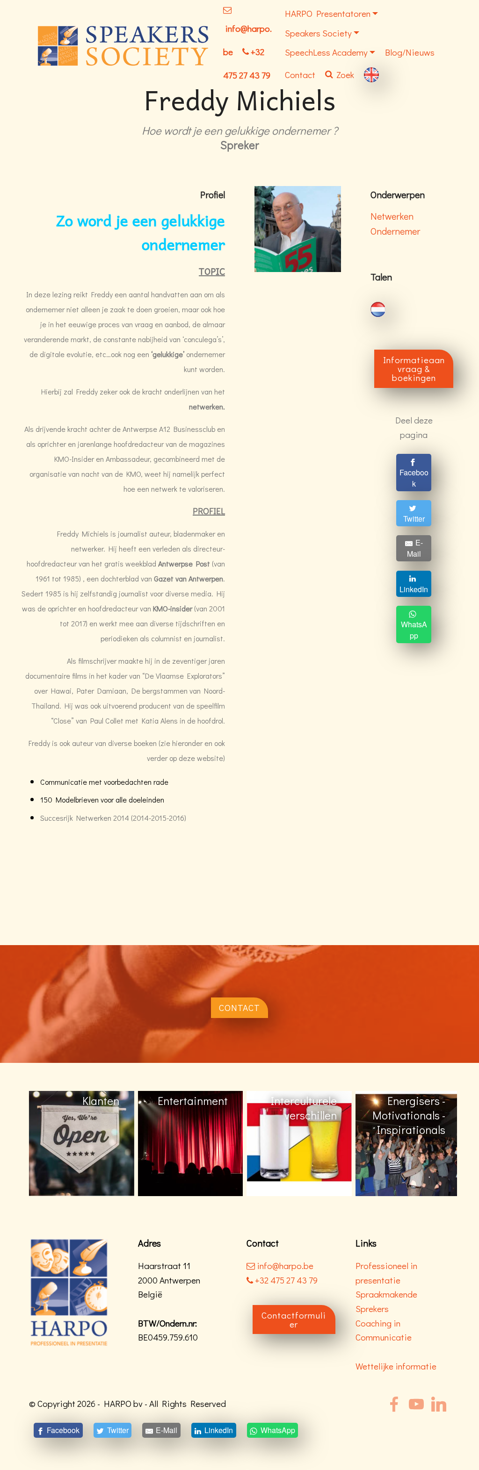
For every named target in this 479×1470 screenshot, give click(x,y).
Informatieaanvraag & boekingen (414, 368)
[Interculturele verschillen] (190, 1143)
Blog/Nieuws (410, 52)
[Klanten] (408, 1143)
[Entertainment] (81, 1143)
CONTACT (239, 1007)
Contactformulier (293, 1319)
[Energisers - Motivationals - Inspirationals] (299, 1143)
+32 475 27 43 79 (285, 1280)
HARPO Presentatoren (327, 13)
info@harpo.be (285, 1265)
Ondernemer (395, 231)
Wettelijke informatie (396, 1366)
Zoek (345, 74)
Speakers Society (318, 33)
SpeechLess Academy (326, 52)
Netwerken (392, 216)
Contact (300, 74)
